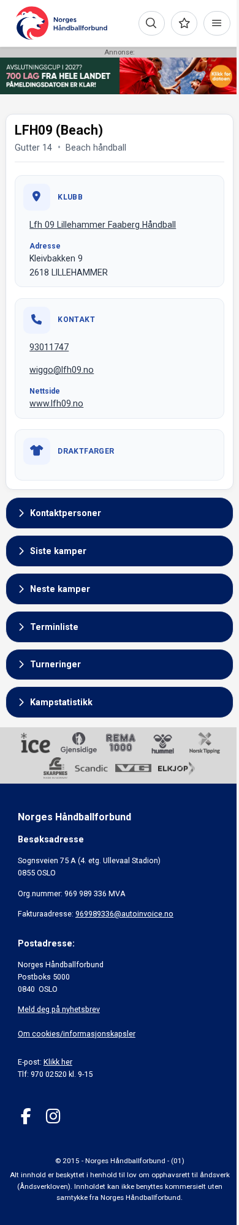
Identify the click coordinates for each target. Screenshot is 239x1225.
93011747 (49, 347)
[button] (119, 513)
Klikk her (58, 1061)
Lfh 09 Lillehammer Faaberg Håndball (102, 225)
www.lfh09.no (56, 403)
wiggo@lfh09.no (61, 370)
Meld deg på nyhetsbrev (59, 1009)
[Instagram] (53, 1116)
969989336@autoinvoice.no (124, 913)
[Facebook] (26, 1116)
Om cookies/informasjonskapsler (76, 1033)
